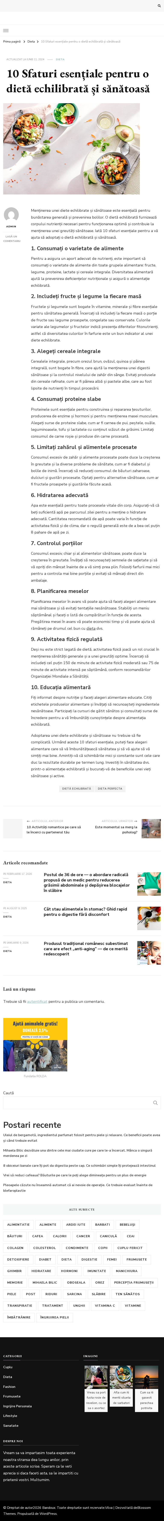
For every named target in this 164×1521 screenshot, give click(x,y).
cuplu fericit (130, 1248)
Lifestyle (10, 1416)
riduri (51, 1294)
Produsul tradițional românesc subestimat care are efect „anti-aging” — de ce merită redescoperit (86, 949)
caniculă (108, 1236)
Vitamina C (105, 1306)
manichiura (127, 1271)
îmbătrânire (19, 1317)
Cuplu (7, 1367)
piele (11, 1294)
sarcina (74, 1294)
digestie (89, 1260)
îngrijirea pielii (54, 1317)
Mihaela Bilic (45, 1283)
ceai (131, 1236)
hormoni (69, 1271)
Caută (8, 1093)
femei (112, 1260)
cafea (37, 1236)
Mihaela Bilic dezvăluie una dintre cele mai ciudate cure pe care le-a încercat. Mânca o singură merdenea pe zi (77, 1153)
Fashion (9, 1386)
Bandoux (48, 1507)
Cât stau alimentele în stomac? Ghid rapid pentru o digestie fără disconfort (85, 911)
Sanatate (10, 1425)
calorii (60, 1236)
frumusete (137, 1260)
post (31, 1294)
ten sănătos (128, 1294)
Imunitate (97, 1271)
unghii (79, 1306)
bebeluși (127, 1225)
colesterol (44, 1248)
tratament (52, 1306)
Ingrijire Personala (17, 1406)
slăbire (99, 1294)
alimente (48, 1225)
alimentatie (18, 1225)
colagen (15, 1248)
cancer (83, 1236)
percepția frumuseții (134, 1283)
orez (99, 1283)
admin (11, 226)
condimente (77, 1248)
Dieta (60, 59)
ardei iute (75, 1225)
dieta (90, 628)
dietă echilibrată (76, 788)
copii (103, 1248)
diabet (45, 1260)
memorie (15, 1283)
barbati (102, 1225)
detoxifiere (18, 1260)
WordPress (48, 1513)
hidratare (41, 1271)
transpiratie (19, 1306)
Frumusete (11, 1396)
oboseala (76, 1283)
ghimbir (14, 1271)
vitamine (133, 1306)
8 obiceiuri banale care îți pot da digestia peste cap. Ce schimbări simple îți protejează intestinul (79, 1165)
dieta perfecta (110, 788)
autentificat (37, 1001)
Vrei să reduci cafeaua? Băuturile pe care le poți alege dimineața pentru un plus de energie (74, 1175)
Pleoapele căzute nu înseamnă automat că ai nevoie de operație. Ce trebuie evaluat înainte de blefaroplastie (77, 1188)
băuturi (14, 1236)
